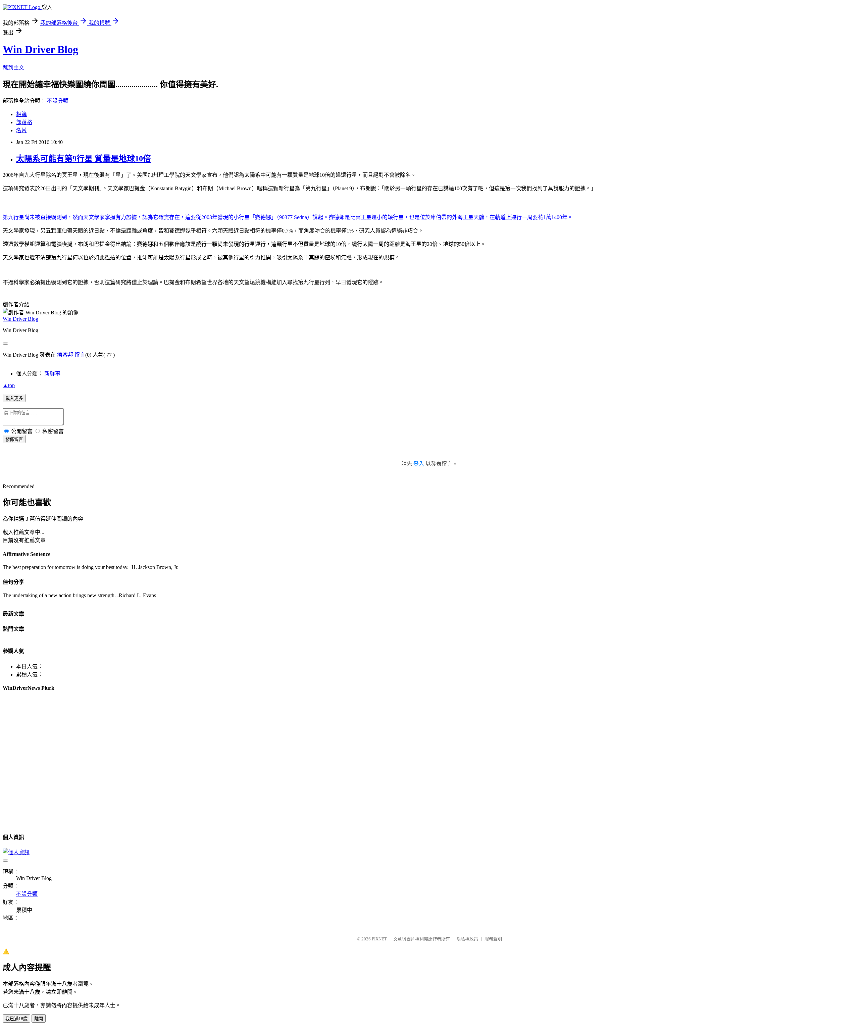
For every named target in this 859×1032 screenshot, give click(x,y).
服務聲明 (493, 938)
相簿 (21, 114)
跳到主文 (13, 67)
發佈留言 (14, 439)
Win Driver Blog (40, 49)
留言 (79, 355)
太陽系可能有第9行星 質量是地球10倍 (83, 158)
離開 (38, 1018)
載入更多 (14, 398)
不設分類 (57, 101)
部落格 (24, 122)
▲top (9, 385)
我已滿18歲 (16, 1018)
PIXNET (379, 938)
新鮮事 (52, 373)
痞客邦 (65, 355)
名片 (21, 130)
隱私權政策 (467, 938)
